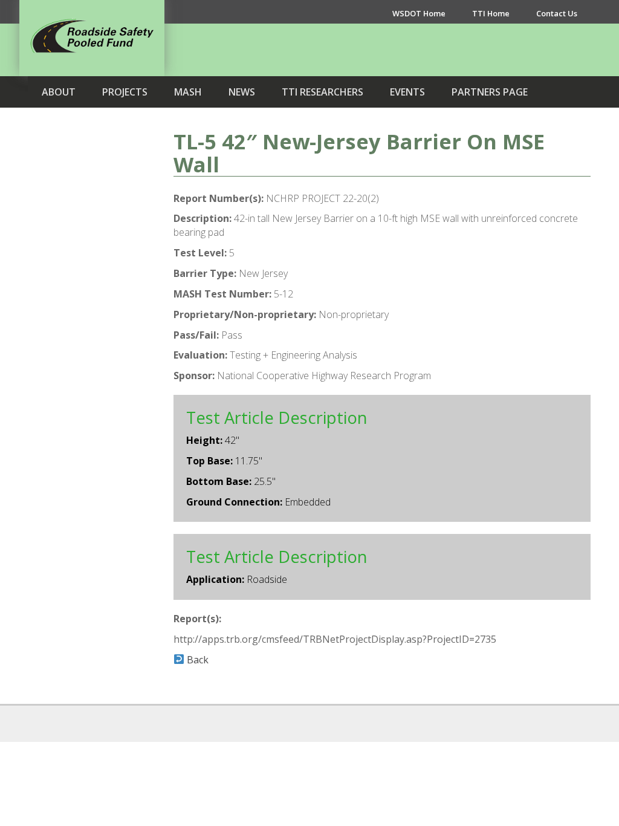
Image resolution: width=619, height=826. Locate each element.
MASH (188, 92)
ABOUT (59, 92)
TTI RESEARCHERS (322, 92)
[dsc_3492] (91, 430)
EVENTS (407, 92)
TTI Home (491, 13)
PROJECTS (124, 92)
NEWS (241, 92)
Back (196, 659)
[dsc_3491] (91, 303)
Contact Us (556, 13)
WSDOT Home (419, 13)
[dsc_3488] (91, 176)
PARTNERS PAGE (490, 92)
